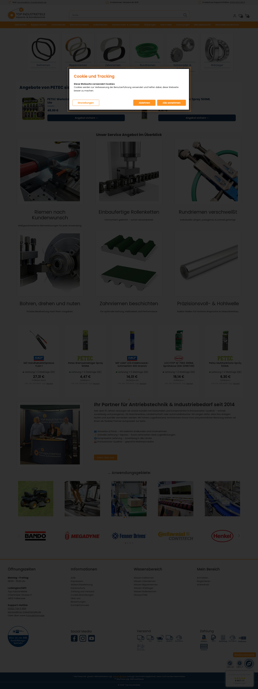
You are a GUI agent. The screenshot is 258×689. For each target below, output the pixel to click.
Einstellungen (86, 103)
